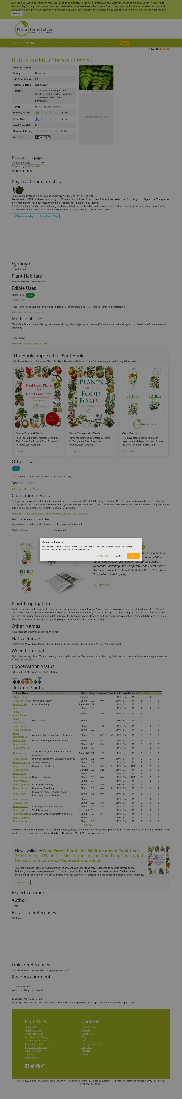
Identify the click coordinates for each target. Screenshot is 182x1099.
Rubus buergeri (20, 803)
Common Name (55, 693)
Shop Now (129, 451)
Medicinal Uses (33, 1030)
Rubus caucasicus (22, 821)
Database (45, 42)
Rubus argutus (20, 759)
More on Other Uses (33, 489)
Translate (35, 166)
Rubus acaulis (20, 704)
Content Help (88, 1026)
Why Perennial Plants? (37, 1040)
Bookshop (86, 1030)
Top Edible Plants (34, 1044)
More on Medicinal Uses (35, 343)
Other (159, 693)
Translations (31, 1057)
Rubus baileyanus (22, 777)
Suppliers (105, 42)
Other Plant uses (34, 1033)
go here (68, 970)
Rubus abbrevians (22, 701)
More (20, 451)
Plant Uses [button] (82, 42)
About (71, 42)
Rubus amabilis (20, 744)
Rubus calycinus (21, 810)
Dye (16, 468)
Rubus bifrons (20, 794)
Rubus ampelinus (21, 748)
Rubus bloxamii (20, 799)
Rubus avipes (19, 773)
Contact (85, 1050)
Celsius (15, 530)
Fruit (30, 295)
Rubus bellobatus (21, 784)
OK (133, 556)
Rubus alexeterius (22, 730)
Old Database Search (92, 1044)
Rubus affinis (19, 726)
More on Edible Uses (34, 312)
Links (84, 1040)
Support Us (87, 1033)
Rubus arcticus (20, 753)
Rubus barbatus (21, 781)
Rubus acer (18, 708)
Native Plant (58, 42)
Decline (119, 556)
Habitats (29, 1054)
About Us (86, 1054)
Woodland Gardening (36, 1037)
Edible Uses (31, 1026)
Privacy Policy (103, 556)
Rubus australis (20, 770)
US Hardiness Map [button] (48, 216)
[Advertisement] (158, 113)
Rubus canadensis (22, 814)
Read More (23, 882)
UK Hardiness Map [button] (24, 216)
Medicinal (150, 693)
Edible (141, 693)
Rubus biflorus (20, 788)
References (17, 312)
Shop (95, 42)
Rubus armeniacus (22, 766)
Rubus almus (19, 740)
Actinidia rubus (20, 697)
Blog (115, 42)
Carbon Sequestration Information (72, 513)
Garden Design (33, 1050)
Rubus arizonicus (21, 762)
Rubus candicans (21, 817)
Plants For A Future (24, 43)
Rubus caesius (20, 806)
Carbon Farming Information (37, 513)
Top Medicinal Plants (36, 1047)
